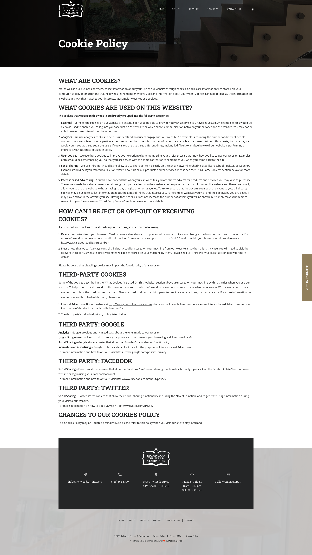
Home (160, 9)
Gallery (212, 9)
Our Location (173, 520)
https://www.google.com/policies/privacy (141, 352)
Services (193, 9)
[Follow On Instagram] (252, 9)
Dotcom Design (175, 540)
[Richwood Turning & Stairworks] (70, 9)
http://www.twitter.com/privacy (134, 406)
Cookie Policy (192, 536)
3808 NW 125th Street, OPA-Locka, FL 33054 (156, 483)
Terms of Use (176, 536)
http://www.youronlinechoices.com (130, 304)
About (176, 9)
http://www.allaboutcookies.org (80, 242)
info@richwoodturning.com (85, 481)
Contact (189, 520)
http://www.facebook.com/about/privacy (141, 379)
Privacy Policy (159, 536)
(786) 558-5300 (120, 481)
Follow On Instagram (228, 481)
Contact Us (233, 9)
